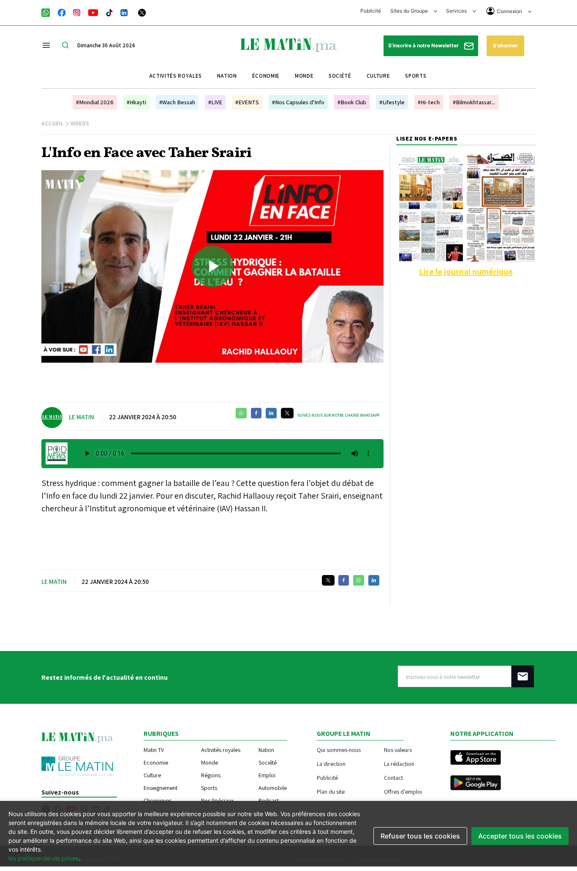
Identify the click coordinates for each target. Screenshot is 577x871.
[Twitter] (142, 12)
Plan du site (331, 791)
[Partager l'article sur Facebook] (256, 413)
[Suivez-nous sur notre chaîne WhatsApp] (48, 12)
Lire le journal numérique (466, 271)
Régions (210, 775)
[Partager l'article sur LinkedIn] (271, 413)
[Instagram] (77, 12)
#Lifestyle (392, 102)
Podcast (269, 800)
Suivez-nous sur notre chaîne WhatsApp (338, 415)
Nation (227, 75)
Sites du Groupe (409, 11)
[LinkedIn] (124, 12)
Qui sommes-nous (339, 749)
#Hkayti (136, 102)
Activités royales (175, 75)
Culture (378, 75)
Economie (156, 762)
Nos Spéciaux (217, 800)
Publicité (370, 11)
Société (340, 75)
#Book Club (351, 102)
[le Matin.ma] (288, 44)
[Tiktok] (109, 12)
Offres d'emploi (403, 791)
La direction (331, 763)
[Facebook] (61, 12)
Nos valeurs (398, 749)
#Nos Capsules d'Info (298, 102)
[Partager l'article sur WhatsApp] (241, 413)
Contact (393, 777)
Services (457, 11)
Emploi (267, 775)
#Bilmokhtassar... (474, 102)
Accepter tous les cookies (520, 836)
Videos (80, 123)
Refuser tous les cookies (420, 836)
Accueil (52, 123)
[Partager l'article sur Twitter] (287, 413)
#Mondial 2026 (95, 102)
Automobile (273, 788)
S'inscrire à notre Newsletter (424, 45)
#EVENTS (247, 102)
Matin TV (154, 750)
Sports (415, 75)
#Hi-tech (429, 102)
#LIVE (215, 102)
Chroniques (157, 800)
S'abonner (505, 45)
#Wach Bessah (177, 102)
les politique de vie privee (43, 858)
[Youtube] (93, 12)
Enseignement (160, 788)
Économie (266, 75)
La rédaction (399, 763)
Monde (304, 75)
